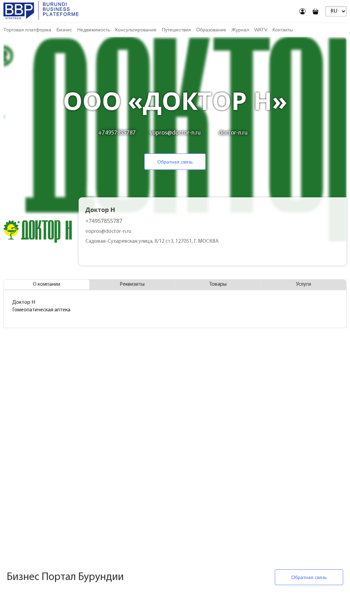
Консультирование (136, 29)
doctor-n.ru (233, 133)
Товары (218, 284)
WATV (260, 29)
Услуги (303, 284)
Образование (211, 29)
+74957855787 (117, 133)
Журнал (240, 29)
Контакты (282, 29)
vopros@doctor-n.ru (175, 133)
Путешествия (176, 29)
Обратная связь (175, 162)
